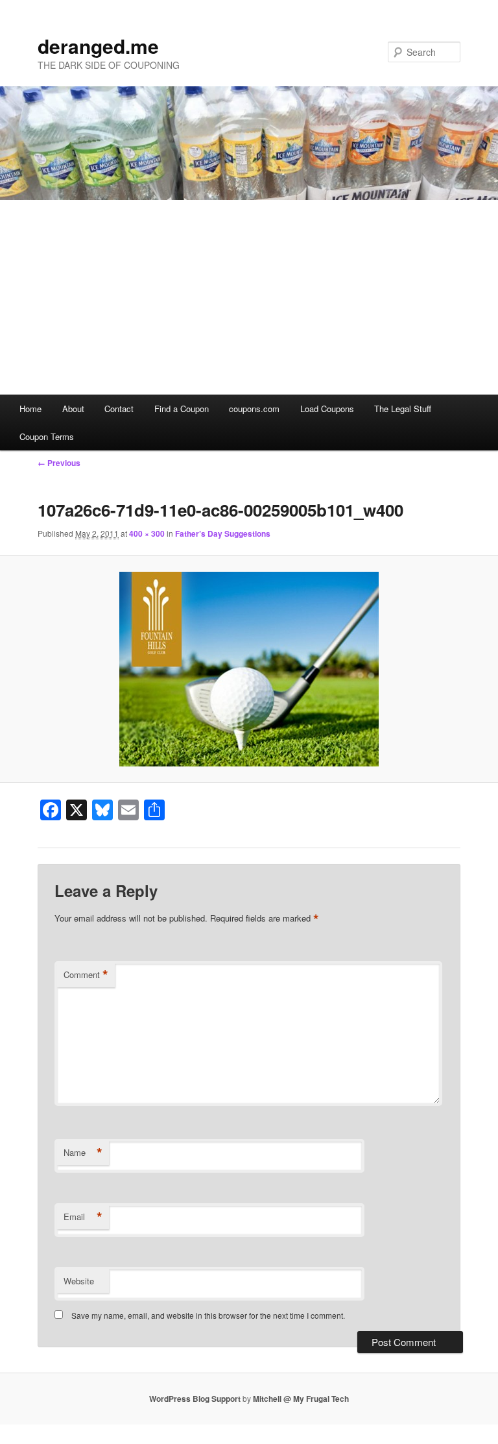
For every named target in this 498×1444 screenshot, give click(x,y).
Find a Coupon (181, 408)
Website (79, 1281)
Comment (86, 974)
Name (83, 1152)
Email (83, 1216)
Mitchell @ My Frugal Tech (301, 1398)
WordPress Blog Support (195, 1398)
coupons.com (254, 408)
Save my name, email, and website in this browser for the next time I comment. (208, 1315)
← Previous (59, 463)
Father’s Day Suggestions (222, 533)
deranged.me (98, 46)
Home (30, 408)
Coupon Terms (46, 436)
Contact (119, 408)
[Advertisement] (249, 297)
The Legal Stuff (402, 408)
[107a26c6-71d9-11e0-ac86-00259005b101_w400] (249, 669)
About (73, 408)
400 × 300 (147, 533)
